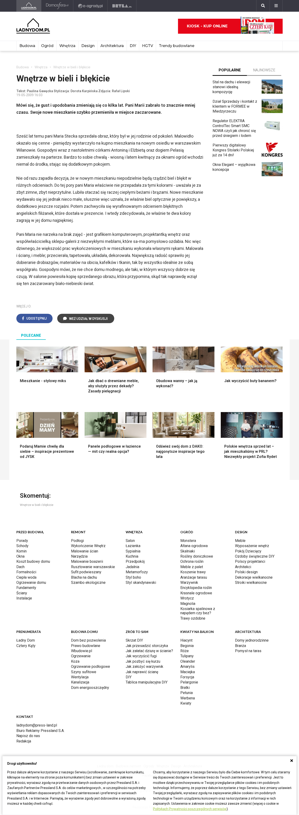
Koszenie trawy (193, 572)
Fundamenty (26, 587)
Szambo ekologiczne (88, 582)
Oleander (187, 661)
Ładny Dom (25, 640)
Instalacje (24, 598)
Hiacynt (186, 640)
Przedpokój (135, 561)
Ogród (47, 46)
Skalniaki (187, 551)
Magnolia (187, 603)
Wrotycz (187, 598)
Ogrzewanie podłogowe (90, 666)
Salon (130, 540)
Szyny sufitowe (83, 672)
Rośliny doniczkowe (196, 556)
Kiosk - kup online (207, 26)
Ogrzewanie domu (31, 582)
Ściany (21, 593)
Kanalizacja (80, 682)
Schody (22, 546)
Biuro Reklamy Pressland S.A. (40, 730)
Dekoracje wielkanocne (254, 577)
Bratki (185, 687)
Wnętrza (67, 46)
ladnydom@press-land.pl (36, 725)
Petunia (186, 693)
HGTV (147, 46)
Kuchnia (132, 556)
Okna (20, 556)
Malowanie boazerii (87, 561)
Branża (240, 645)
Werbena (187, 698)
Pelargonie (189, 682)
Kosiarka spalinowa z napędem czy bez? (197, 611)
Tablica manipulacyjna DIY (146, 682)
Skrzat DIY (134, 640)
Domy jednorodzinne (252, 640)
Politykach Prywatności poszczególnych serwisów (190, 809)
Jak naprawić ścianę (142, 672)
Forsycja (187, 677)
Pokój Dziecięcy (248, 551)
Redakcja (23, 741)
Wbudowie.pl (81, 651)
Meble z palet (191, 567)
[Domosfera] (57, 6)
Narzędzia (79, 556)
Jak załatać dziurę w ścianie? (149, 651)
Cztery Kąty (26, 645)
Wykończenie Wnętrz (88, 546)
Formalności (26, 572)
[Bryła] (122, 6)
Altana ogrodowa (194, 546)
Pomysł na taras (248, 651)
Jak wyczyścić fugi (141, 656)
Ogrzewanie (81, 656)
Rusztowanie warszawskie (93, 567)
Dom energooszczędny (90, 687)
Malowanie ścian (84, 551)
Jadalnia (132, 567)
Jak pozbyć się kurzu (143, 661)
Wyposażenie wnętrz (252, 546)
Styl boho (133, 577)
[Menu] (276, 6)
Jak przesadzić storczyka (147, 645)
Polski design (246, 572)
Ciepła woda (26, 577)
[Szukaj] (263, 6)
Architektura (112, 46)
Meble (240, 540)
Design (88, 46)
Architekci (243, 567)
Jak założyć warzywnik (144, 666)
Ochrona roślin (191, 561)
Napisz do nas (28, 736)
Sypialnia (133, 551)
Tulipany (187, 656)
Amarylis (187, 666)
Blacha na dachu (84, 577)
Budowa (27, 46)
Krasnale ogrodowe (196, 593)
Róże (184, 651)
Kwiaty (185, 703)
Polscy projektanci (250, 561)
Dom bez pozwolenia (88, 640)
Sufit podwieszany (86, 572)
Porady (22, 540)
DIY (133, 46)
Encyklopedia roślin (196, 587)
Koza (75, 661)
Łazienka (133, 546)
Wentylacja (80, 677)
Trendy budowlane (176, 46)
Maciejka (187, 672)
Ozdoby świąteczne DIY (254, 556)
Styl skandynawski (141, 582)
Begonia (187, 645)
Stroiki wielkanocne (251, 582)
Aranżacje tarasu (193, 577)
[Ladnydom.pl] (28, 6)
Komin (21, 551)
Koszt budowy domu (33, 561)
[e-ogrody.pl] (90, 6)
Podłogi (77, 540)
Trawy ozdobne (192, 618)
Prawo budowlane (85, 645)
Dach (20, 567)
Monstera (188, 540)
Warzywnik (189, 582)
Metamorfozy (137, 572)
